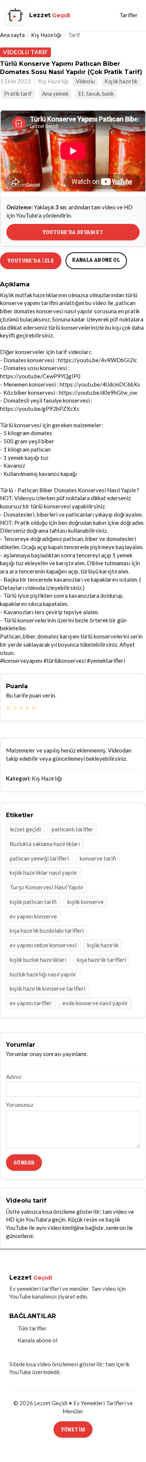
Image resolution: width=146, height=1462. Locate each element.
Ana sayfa (12, 34)
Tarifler (128, 15)
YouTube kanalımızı (33, 1296)
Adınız (13, 1076)
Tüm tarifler (32, 1328)
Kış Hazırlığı (46, 34)
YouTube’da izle (30, 260)
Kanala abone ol (96, 259)
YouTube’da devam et (73, 232)
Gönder (23, 1162)
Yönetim (73, 1429)
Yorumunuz (19, 1104)
